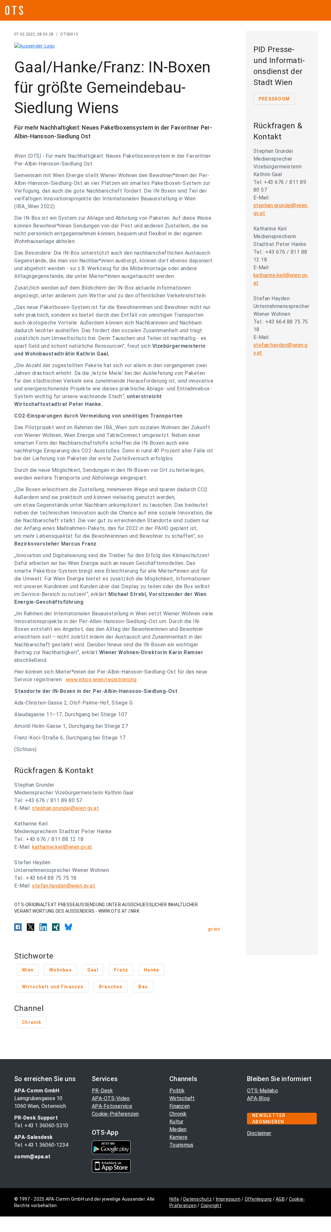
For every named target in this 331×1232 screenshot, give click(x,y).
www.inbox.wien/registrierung (101, 679)
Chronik (178, 1114)
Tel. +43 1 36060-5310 (41, 1125)
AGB (280, 1199)
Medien (178, 1129)
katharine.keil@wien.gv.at (62, 847)
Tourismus (181, 1145)
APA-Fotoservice (112, 1106)
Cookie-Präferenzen (115, 1114)
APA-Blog (258, 1098)
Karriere (178, 1137)
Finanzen (179, 1106)
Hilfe (174, 1199)
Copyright (211, 1205)
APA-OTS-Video (111, 1098)
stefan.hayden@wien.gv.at (63, 886)
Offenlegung (258, 1199)
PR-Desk (102, 1091)
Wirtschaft (182, 1098)
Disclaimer (259, 1133)
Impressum (228, 1199)
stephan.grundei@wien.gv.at (65, 808)
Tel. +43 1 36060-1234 (41, 1145)
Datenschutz (197, 1199)
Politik (177, 1091)
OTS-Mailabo (262, 1091)
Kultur (176, 1122)
